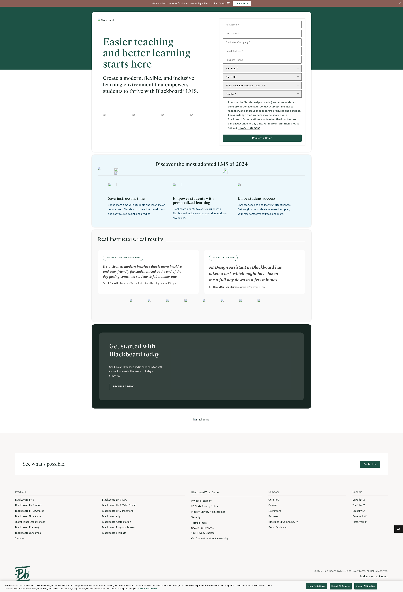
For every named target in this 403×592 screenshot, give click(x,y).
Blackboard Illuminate (28, 516)
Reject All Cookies (340, 586)
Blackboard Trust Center (205, 492)
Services (20, 538)
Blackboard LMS (24, 499)
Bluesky (357, 510)
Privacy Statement (249, 128)
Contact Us (370, 464)
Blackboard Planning (27, 527)
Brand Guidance (277, 527)
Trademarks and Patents (374, 576)
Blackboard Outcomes (28, 532)
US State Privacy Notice (204, 506)
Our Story (273, 499)
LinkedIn (357, 499)
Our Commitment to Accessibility (209, 538)
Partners (273, 516)
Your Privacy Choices (203, 532)
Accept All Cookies (365, 586)
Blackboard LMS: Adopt (28, 505)
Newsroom (274, 510)
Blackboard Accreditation (116, 521)
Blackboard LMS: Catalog (29, 510)
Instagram (358, 521)
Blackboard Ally (111, 516)
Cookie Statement (147, 588)
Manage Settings (316, 586)
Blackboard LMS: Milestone (117, 510)
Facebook (358, 516)
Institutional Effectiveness (30, 521)
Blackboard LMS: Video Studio (119, 505)
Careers (272, 505)
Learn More (242, 3)
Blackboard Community (281, 521)
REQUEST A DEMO (123, 386)
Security (195, 517)
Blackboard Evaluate (114, 532)
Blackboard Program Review (118, 527)
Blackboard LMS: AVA (114, 499)
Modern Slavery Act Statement (208, 511)
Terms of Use (199, 522)
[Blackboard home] (22, 574)
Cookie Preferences (202, 528)
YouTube (357, 505)
